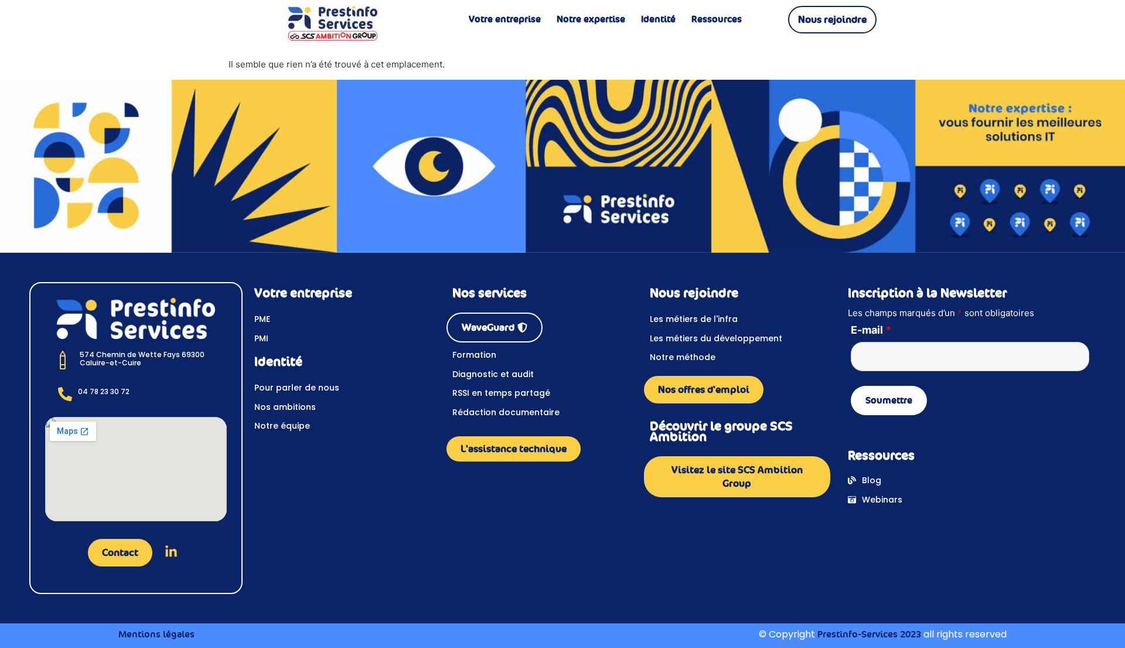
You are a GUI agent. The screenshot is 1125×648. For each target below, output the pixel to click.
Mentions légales (156, 634)
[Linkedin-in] (171, 552)
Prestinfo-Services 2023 (869, 634)
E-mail (871, 330)
